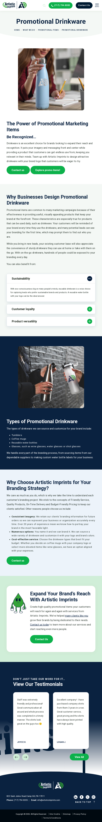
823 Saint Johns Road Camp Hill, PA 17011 (26, 796)
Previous (16, 757)
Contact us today (39, 624)
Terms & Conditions (52, 818)
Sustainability (21, 278)
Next (25, 757)
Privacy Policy (80, 814)
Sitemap (67, 814)
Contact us (18, 170)
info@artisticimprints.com (48, 800)
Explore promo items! (47, 170)
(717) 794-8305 (62, 5)
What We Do (29, 30)
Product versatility (24, 321)
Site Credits (55, 814)
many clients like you (76, 615)
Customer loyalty (23, 309)
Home (17, 30)
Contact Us (41, 639)
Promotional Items (48, 30)
